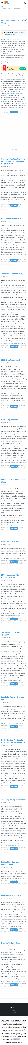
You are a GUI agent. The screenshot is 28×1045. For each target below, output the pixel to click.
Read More (14, 205)
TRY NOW (22, 68)
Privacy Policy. (16, 1039)
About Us (14, 1010)
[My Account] (25, 2)
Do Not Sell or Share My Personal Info (14, 1042)
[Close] (26, 1018)
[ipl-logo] (6, 3)
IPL (2, 6)
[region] (14, 1030)
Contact (14, 1013)
